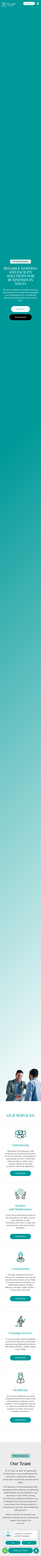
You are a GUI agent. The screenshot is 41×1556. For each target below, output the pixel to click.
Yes (13, 1543)
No (29, 1543)
